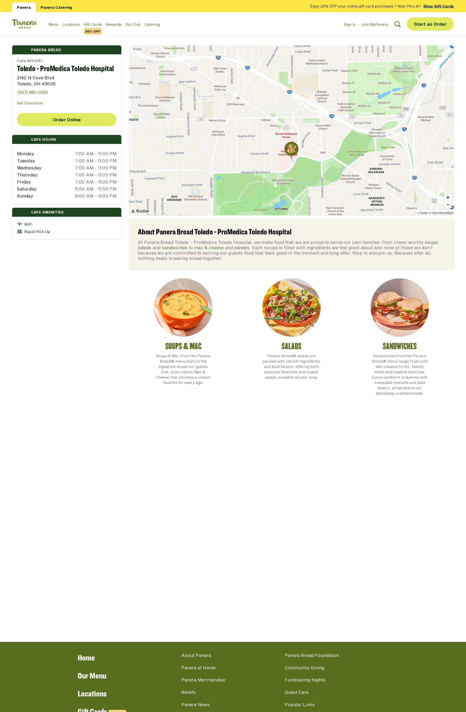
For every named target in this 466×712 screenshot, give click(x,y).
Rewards (114, 24)
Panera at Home (198, 667)
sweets (242, 247)
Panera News (195, 704)
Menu (53, 24)
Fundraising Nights (305, 679)
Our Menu (92, 675)
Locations (71, 24)
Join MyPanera (374, 24)
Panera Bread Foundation (312, 655)
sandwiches (174, 247)
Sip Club (133, 24)
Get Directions (30, 103)
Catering (152, 24)
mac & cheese (209, 247)
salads (144, 247)
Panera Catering (56, 7)
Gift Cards (93, 24)
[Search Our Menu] (397, 24)
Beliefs (188, 692)
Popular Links (300, 704)
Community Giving (304, 667)
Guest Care (296, 692)
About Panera (196, 655)
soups (431, 242)
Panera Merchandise (203, 679)
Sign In (350, 24)
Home (86, 657)
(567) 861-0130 (32, 92)
